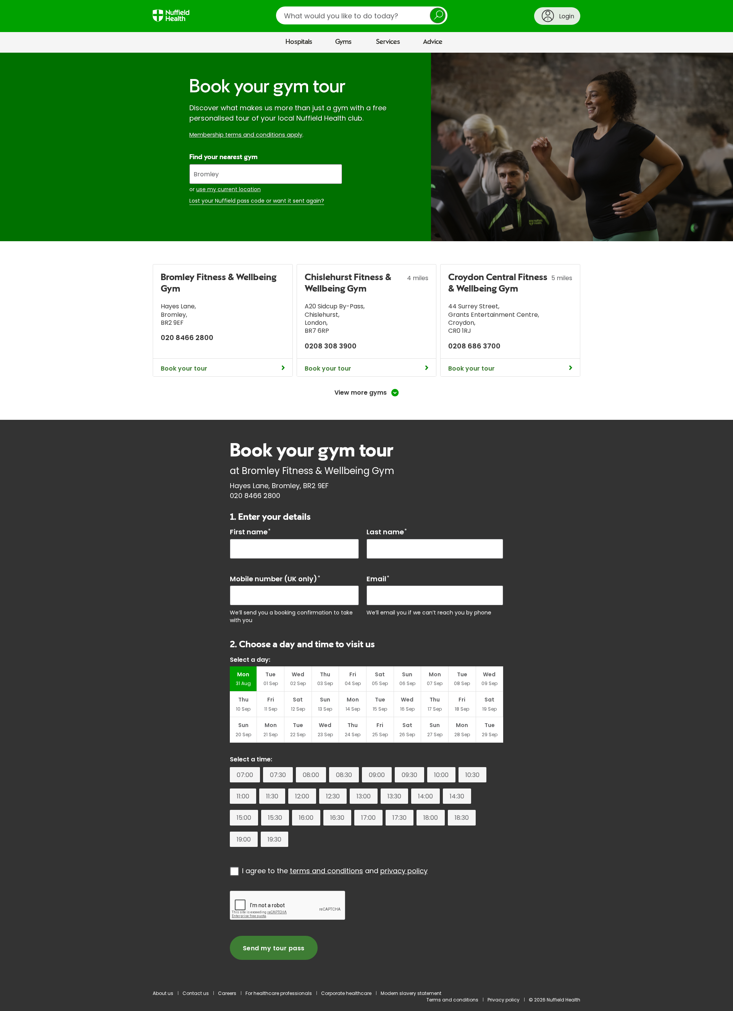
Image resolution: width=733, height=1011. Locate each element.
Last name (386, 532)
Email (377, 579)
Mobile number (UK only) (275, 579)
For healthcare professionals (278, 993)
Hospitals (299, 42)
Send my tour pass (274, 948)
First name (250, 532)
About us (163, 993)
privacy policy (404, 871)
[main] (366, 518)
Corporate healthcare (346, 993)
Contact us (195, 993)
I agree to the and (335, 871)
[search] (361, 15)
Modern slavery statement (411, 993)
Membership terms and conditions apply (245, 135)
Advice (432, 42)
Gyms (343, 42)
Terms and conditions (452, 999)
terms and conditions (326, 871)
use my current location (228, 189)
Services (388, 42)
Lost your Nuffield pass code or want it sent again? (256, 201)
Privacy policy (504, 999)
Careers (227, 993)
